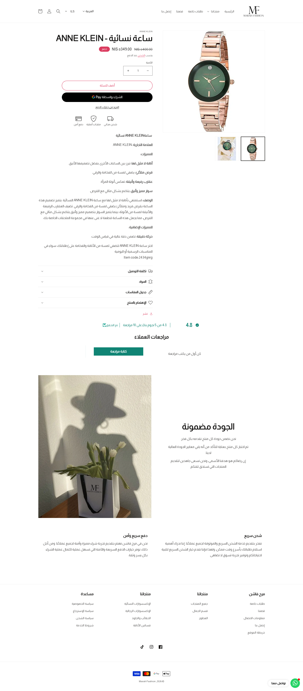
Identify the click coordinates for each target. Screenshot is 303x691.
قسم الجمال (200, 611)
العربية (90, 11)
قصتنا (261, 611)
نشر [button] (145, 313)
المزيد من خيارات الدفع (107, 107)
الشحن (141, 55)
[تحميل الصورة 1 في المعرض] (253, 149)
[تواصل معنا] (295, 683)
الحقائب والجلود (141, 618)
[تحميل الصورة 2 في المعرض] (227, 149)
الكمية (149, 62)
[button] (214, 11)
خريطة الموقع (256, 632)
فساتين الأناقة (142, 625)
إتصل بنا (260, 625)
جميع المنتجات (199, 603)
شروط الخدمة (85, 625)
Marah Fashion (147, 681)
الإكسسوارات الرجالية (138, 611)
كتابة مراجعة (118, 351)
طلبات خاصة (257, 603)
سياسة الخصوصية (83, 603)
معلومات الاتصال (254, 618)
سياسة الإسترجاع (83, 611)
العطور (203, 618)
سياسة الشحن (85, 618)
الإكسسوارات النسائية (137, 603)
